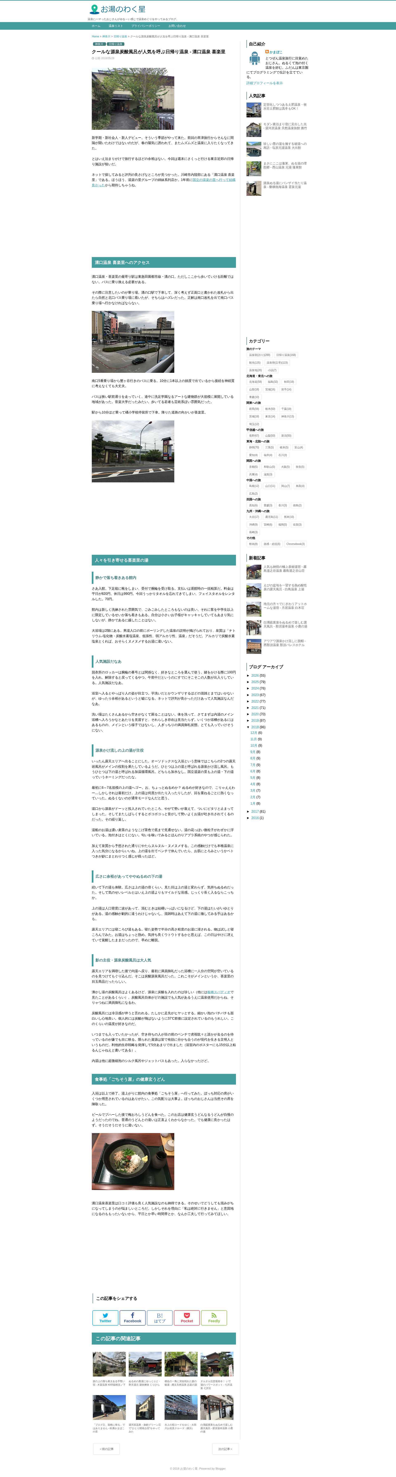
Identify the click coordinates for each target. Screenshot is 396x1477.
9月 (253, 752)
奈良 (300, 466)
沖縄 (253, 524)
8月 (253, 758)
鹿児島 (271, 516)
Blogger (220, 1468)
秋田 (289, 381)
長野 (254, 435)
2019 (255, 720)
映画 (253, 543)
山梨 (270, 435)
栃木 (270, 408)
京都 (253, 466)
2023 (255, 695)
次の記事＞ (225, 1449)
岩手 (286, 389)
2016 (255, 818)
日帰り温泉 (120, 36)
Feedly (214, 1321)
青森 (254, 397)
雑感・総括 (272, 543)
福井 (268, 455)
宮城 (270, 389)
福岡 (282, 524)
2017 (255, 811)
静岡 (254, 447)
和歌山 (269, 466)
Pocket (187, 1321)
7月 (253, 765)
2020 (255, 714)
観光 (254, 362)
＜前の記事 (106, 1449)
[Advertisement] (164, 223)
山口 (270, 486)
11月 (254, 739)
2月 (253, 797)
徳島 (297, 505)
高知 (253, 505)
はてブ (159, 1317)
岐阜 (284, 447)
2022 (255, 701)
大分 (254, 516)
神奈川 (106, 36)
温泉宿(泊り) (259, 355)
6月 (253, 771)
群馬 (254, 408)
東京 (270, 416)
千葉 (286, 408)
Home (95, 36)
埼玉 (254, 424)
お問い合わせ (177, 25)
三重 (269, 447)
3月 (253, 790)
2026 (255, 675)
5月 (253, 777)
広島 (253, 493)
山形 (254, 389)
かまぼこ (276, 52)
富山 (299, 447)
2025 (255, 682)
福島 (273, 381)
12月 (254, 732)
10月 (254, 745)
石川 (282, 455)
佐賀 (297, 524)
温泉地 (255, 370)
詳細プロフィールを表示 (264, 83)
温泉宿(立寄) (277, 362)
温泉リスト (116, 25)
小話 (272, 370)
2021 (255, 708)
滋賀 (268, 474)
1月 (253, 803)
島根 (254, 486)
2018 (255, 727)
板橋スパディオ (218, 992)
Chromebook (295, 543)
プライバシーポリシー (145, 25)
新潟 (286, 435)
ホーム (96, 25)
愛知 (253, 455)
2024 (255, 688)
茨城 (254, 416)
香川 (282, 505)
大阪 (285, 466)
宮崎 (268, 524)
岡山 (285, 486)
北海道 (255, 381)
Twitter (105, 1321)
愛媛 (268, 505)
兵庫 (253, 474)
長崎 (253, 532)
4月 (253, 784)
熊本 (289, 516)
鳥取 (300, 486)
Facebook (132, 1321)
